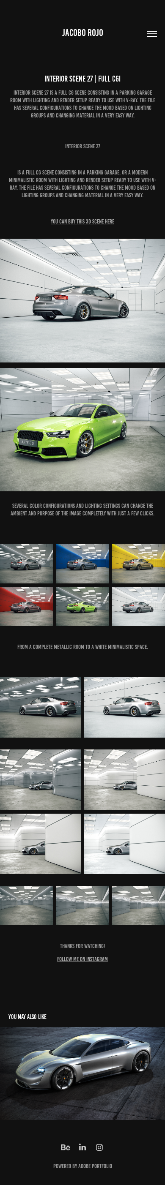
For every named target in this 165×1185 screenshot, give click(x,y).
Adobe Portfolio (95, 1166)
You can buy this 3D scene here (82, 221)
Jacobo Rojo (82, 32)
